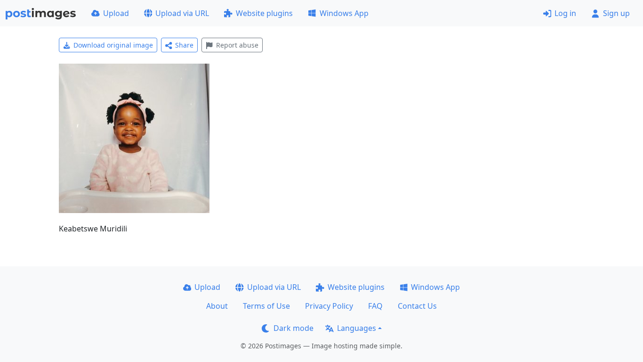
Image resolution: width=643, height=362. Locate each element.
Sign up (616, 13)
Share (184, 45)
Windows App (344, 13)
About (217, 306)
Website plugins (264, 13)
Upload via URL (182, 13)
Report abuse (237, 45)
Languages (356, 328)
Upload (116, 13)
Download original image (113, 45)
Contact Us (417, 306)
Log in (565, 13)
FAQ (375, 306)
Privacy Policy (329, 306)
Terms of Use (266, 306)
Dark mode (293, 328)
